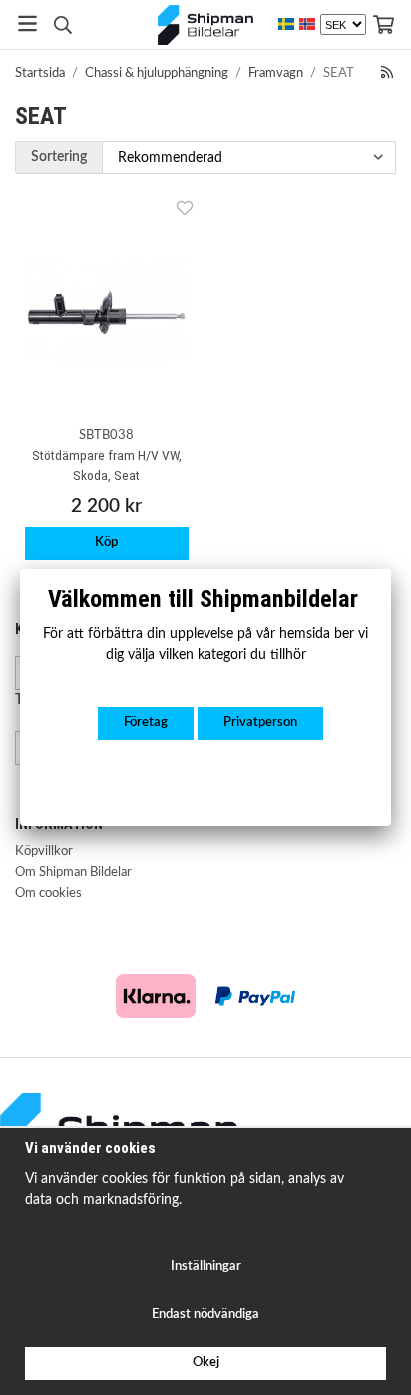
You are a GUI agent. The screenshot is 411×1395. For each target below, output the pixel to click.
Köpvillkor (44, 851)
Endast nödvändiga (205, 1314)
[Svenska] (286, 24)
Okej (206, 1362)
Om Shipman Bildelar (73, 872)
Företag (146, 722)
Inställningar (206, 1266)
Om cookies (48, 893)
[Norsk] (307, 24)
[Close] (391, 569)
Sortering (59, 156)
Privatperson (260, 722)
